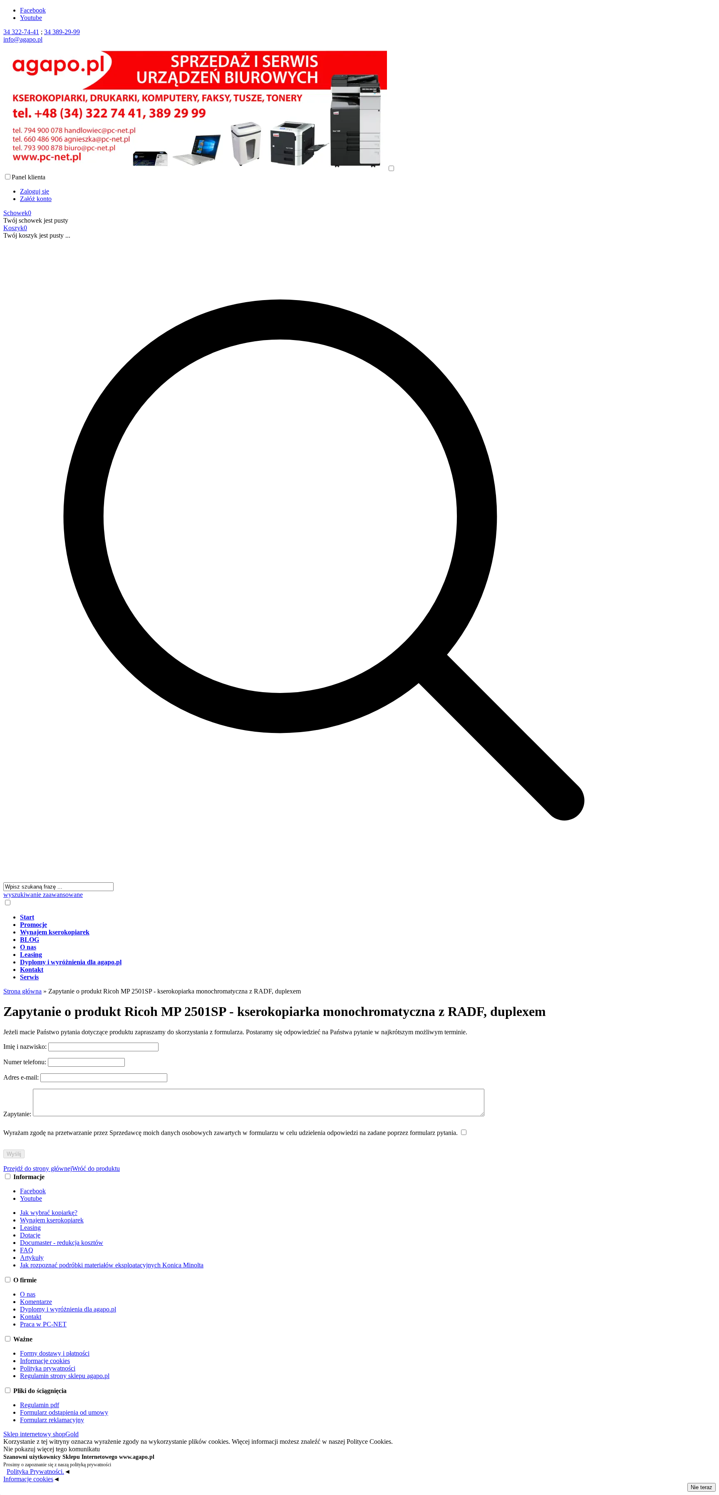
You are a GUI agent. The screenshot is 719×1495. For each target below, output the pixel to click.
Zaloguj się (34, 191)
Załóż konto (36, 198)
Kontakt (30, 1316)
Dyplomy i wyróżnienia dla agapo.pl (68, 1309)
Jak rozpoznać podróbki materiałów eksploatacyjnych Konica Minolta (111, 1265)
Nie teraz (701, 1487)
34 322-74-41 (21, 31)
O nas (27, 1294)
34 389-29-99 (62, 31)
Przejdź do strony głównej (37, 1168)
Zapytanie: (18, 1114)
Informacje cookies (45, 1360)
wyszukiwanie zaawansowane (43, 894)
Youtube (31, 17)
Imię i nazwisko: (25, 1046)
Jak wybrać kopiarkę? (48, 1212)
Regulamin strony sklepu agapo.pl (64, 1375)
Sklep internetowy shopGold (41, 1434)
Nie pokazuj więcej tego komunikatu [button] (51, 1449)
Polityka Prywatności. (35, 1471)
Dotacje (30, 1235)
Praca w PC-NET (43, 1324)
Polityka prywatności (47, 1368)
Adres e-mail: (21, 1077)
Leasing (30, 1227)
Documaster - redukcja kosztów (61, 1242)
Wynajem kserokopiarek (52, 1220)
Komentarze (36, 1301)
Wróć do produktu (96, 1168)
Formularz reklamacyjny (52, 1419)
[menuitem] (332, 917)
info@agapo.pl (22, 39)
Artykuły (32, 1257)
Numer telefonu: (25, 1061)
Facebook (33, 10)
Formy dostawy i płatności (54, 1353)
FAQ (26, 1250)
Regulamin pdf (39, 1404)
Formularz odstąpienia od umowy (64, 1412)
